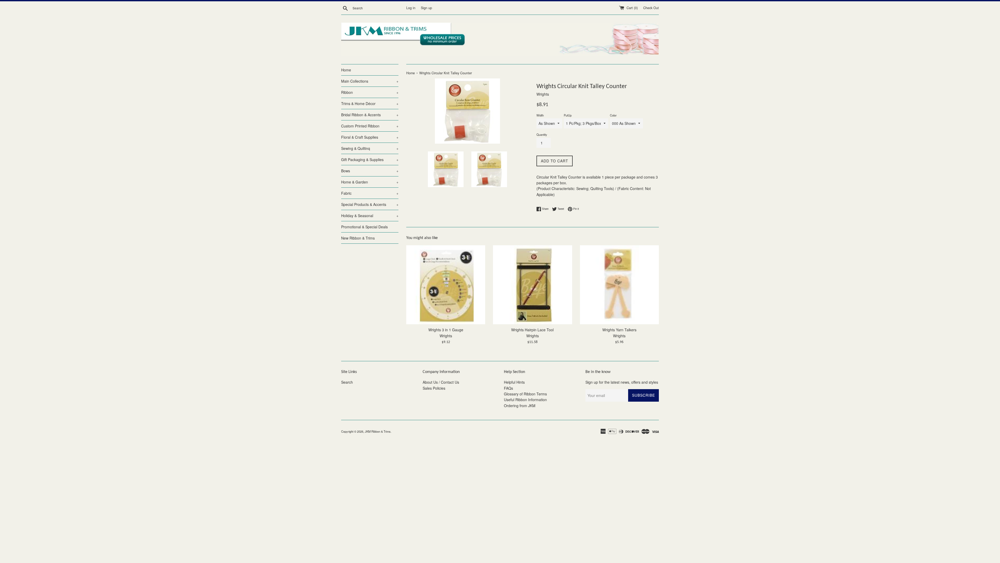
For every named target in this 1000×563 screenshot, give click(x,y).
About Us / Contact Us (441, 382)
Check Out (651, 7)
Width (540, 115)
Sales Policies (434, 388)
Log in (410, 7)
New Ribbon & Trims (358, 238)
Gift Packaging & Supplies (369, 159)
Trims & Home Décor (369, 103)
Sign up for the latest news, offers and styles (621, 382)
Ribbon (369, 92)
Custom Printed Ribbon (369, 125)
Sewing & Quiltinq (369, 148)
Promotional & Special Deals (364, 226)
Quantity (541, 134)
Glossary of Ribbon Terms (525, 393)
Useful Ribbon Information (525, 399)
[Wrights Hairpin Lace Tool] (532, 284)
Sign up (426, 7)
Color (613, 115)
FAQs (508, 388)
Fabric (369, 193)
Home (346, 69)
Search (347, 382)
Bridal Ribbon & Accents (369, 114)
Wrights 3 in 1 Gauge (445, 329)
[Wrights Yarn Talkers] (619, 284)
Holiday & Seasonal (369, 215)
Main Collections (369, 81)
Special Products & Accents (369, 204)
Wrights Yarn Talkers (619, 329)
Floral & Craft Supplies (369, 137)
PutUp (568, 115)
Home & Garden (369, 182)
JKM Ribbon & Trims (378, 431)
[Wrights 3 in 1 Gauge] (445, 284)
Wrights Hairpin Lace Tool (532, 329)
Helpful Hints (514, 382)
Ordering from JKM (519, 405)
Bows (369, 170)
